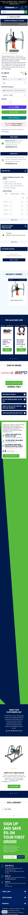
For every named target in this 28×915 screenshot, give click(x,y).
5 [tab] (16, 816)
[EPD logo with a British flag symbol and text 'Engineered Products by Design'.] (21, 373)
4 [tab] (17, 359)
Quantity (4, 99)
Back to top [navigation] (14, 219)
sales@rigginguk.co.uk (10, 879)
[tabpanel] (18, 292)
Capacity (4, 76)
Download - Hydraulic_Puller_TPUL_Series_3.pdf (15, 235)
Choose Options (7, 349)
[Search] (25, 12)
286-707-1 (24, 24)
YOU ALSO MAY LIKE (14, 320)
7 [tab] (21, 816)
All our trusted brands (14, 383)
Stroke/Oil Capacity (7, 87)
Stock (23, 74)
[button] (6, 53)
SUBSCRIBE (21, 857)
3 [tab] (15, 359)
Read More (8, 68)
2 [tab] (13, 359)
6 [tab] (18, 816)
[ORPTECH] (7, 373)
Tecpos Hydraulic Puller (16, 300)
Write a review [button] (14, 260)
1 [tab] (10, 359)
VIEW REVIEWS (14, 786)
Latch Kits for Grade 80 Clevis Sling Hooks (7, 342)
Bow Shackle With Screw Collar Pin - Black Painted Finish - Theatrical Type (21, 342)
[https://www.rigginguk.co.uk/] (11, 7)
